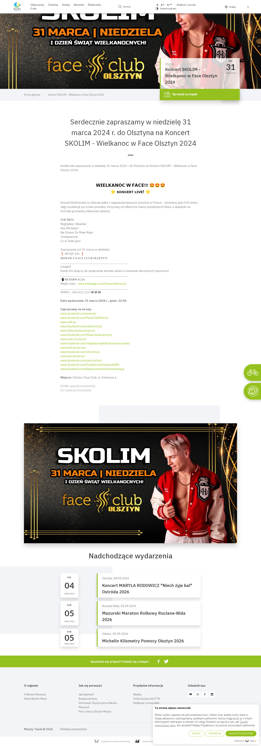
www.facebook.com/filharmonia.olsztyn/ (86, 335)
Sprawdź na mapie (184, 94)
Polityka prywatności (73, 729)
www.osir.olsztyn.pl (72, 356)
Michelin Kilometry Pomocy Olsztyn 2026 (143, 641)
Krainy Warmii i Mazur (35, 698)
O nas (33, 8)
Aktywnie (79, 4)
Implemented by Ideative (154, 741)
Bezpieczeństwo (88, 698)
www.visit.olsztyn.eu (73, 347)
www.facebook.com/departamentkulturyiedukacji (92, 369)
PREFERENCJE (215, 733)
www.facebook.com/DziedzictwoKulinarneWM (89, 364)
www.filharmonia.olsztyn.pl (77, 330)
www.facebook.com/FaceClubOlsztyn (84, 318)
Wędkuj (137, 694)
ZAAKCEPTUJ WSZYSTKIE (241, 733)
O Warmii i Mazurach (35, 694)
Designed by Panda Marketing (115, 741)
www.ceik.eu (68, 322)
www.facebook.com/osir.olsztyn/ (81, 360)
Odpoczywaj (37, 4)
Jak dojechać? (86, 694)
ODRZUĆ (196, 733)
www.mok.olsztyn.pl (73, 339)
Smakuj (66, 4)
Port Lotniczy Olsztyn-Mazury (95, 711)
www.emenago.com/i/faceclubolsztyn (102, 283)
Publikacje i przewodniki (146, 703)
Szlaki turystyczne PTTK (146, 698)
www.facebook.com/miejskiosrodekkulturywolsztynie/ (95, 343)
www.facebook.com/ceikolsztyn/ (81, 326)
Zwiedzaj (53, 4)
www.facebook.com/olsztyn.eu (80, 352)
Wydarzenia (94, 4)
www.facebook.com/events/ (78, 313)
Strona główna (32, 94)
